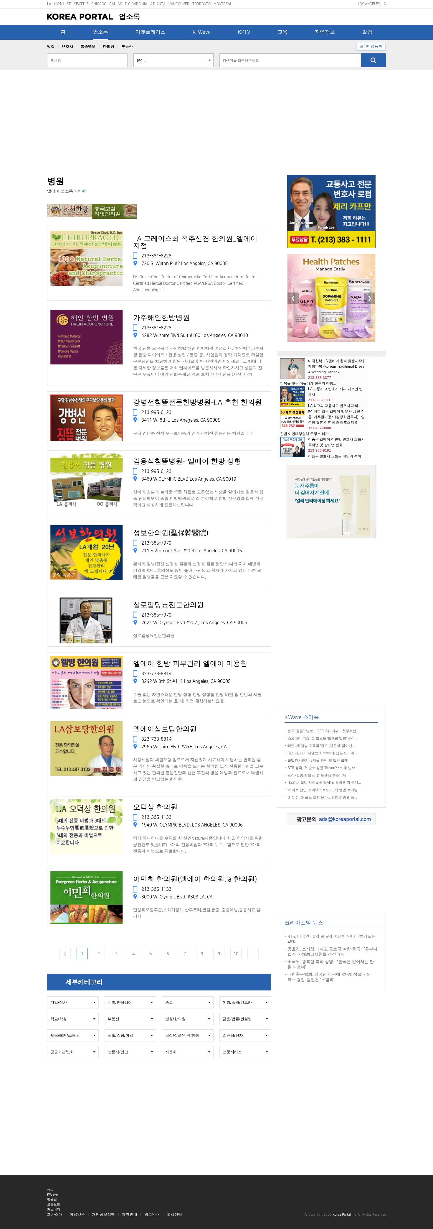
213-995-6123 (155, 412)
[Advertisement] (216, 130)
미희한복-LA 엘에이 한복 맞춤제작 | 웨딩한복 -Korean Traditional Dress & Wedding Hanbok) (336, 366)
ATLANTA (158, 4)
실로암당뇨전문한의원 (168, 605)
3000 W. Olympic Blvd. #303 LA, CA (177, 896)
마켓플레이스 (150, 32)
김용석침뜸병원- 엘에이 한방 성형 (187, 461)
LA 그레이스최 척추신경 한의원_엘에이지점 (195, 242)
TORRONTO (201, 4)
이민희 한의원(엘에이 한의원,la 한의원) (195, 879)
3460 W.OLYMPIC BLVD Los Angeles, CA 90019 (188, 479)
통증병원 (88, 47)
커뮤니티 (53, 1209)
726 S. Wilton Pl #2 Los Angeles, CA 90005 (184, 263)
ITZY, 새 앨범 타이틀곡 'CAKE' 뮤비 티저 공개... (324, 783)
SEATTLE (81, 4)
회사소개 (54, 1214)
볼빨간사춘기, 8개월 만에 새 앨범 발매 (317, 760)
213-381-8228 (155, 256)
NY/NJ (59, 4)
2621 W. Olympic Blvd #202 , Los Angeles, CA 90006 (194, 622)
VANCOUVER (178, 4)
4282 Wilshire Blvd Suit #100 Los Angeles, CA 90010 (194, 335)
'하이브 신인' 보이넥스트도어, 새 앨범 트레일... (323, 790)
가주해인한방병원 (161, 318)
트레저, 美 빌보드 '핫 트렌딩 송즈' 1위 (316, 775)
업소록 (100, 32)
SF (69, 4)
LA (49, 4)
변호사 (67, 47)
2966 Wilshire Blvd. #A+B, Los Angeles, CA (184, 746)
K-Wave (202, 32)
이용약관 (77, 1214)
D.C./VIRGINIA (136, 4)
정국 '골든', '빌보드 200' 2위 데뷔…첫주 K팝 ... (323, 731)
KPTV (244, 32)
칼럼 (367, 32)
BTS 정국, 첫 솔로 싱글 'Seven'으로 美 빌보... (322, 768)
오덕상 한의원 (155, 807)
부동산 (127, 47)
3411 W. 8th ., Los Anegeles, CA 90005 (180, 420)
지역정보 (325, 32)
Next (253, 953)
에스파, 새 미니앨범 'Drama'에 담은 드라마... (322, 753)
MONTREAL (223, 4)
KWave (52, 1194)
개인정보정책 (103, 1214)
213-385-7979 (155, 543)
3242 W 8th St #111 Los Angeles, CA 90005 (186, 681)
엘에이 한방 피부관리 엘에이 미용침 (190, 664)
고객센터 (174, 1214)
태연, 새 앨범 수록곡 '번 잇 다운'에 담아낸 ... (321, 746)
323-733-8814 (155, 673)
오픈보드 (53, 1204)
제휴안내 (129, 1214)
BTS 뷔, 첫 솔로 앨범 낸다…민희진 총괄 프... (322, 797)
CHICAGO (98, 4)
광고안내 (152, 1214)
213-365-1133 (155, 817)
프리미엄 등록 (371, 46)
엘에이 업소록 (60, 191)
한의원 (108, 47)
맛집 (51, 47)
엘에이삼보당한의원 (165, 729)
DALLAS (115, 4)
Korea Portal (80, 16)
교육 (282, 32)
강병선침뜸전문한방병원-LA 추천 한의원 (197, 402)
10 (236, 954)
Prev (65, 953)
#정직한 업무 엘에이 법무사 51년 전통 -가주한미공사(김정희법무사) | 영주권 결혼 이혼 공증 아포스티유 (336, 417)
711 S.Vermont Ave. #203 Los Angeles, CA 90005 (191, 550)
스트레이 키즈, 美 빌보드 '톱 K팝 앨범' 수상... (322, 738)
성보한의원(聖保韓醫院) (171, 533)
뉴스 (50, 1189)
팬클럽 (52, 1199)
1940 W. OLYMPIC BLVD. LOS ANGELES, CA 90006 (192, 825)
